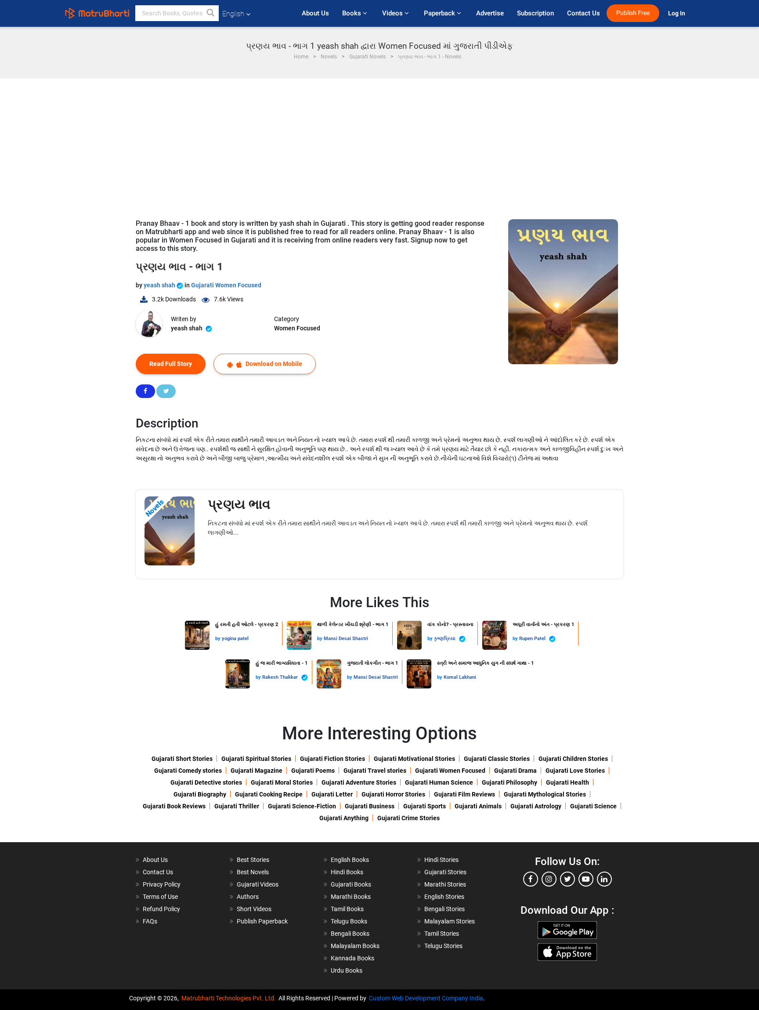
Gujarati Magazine (256, 770)
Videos (393, 13)
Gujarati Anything (344, 818)
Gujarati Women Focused (226, 285)
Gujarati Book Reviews (174, 806)
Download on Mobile (273, 363)
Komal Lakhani (460, 677)
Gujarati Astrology (535, 806)
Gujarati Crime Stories (408, 818)
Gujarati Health (567, 782)
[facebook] (530, 879)
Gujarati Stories (445, 872)
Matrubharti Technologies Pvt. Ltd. (229, 998)
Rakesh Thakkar (280, 677)
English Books (350, 859)
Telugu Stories (443, 945)
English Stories (444, 896)
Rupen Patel (533, 638)
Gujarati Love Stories (575, 770)
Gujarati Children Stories (573, 758)
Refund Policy (161, 908)
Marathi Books (351, 896)
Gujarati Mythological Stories (545, 794)
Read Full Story (170, 363)
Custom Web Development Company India (426, 998)
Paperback (440, 13)
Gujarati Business (369, 806)
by (218, 638)
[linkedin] (604, 879)
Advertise (490, 13)
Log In (677, 13)
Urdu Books (346, 970)
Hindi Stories (441, 859)
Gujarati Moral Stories (282, 782)
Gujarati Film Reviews (464, 794)
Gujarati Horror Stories (393, 794)
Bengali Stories (444, 908)
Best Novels (253, 872)
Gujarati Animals (478, 806)
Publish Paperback (262, 921)
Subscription (535, 13)
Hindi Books (347, 872)
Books (352, 13)
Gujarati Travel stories (374, 770)
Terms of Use (160, 896)
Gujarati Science (593, 806)
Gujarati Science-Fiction (302, 806)
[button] (211, 13)
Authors (248, 896)
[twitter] (567, 879)
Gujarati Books (351, 884)
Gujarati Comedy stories (188, 770)
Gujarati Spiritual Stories (256, 758)
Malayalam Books (355, 945)
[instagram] (549, 879)
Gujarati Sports (424, 806)
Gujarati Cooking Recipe (269, 794)
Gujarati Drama (515, 770)
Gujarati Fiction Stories (332, 758)
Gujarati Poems (313, 770)
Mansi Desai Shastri (346, 638)
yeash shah (160, 285)
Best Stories (253, 859)
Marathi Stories (445, 884)
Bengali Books (350, 933)
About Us (315, 13)
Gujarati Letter (332, 794)
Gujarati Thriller (236, 806)
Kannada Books (352, 958)
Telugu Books (349, 921)
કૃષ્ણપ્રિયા (445, 638)
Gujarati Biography (199, 794)
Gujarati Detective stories (206, 782)
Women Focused (297, 328)
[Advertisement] (379, 144)
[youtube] (585, 879)
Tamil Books (347, 908)
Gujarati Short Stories (182, 758)
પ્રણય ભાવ (239, 504)
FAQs (150, 921)
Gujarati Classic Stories (497, 758)
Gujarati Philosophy (509, 782)
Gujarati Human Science (439, 782)
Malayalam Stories (449, 921)
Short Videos (254, 908)
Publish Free (633, 13)
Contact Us (583, 13)
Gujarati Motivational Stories (414, 758)
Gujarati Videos (257, 884)
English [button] (233, 14)
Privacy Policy (162, 884)
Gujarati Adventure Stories (359, 782)
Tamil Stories (441, 933)
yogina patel (235, 638)
